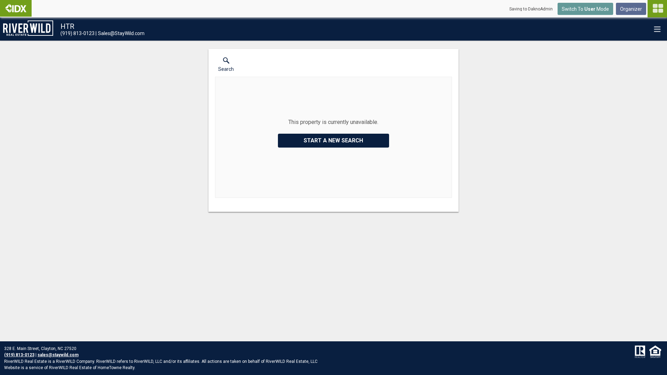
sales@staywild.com (58, 354)
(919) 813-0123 (19, 354)
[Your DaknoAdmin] (16, 8)
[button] (226, 66)
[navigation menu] (657, 8)
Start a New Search (333, 140)
